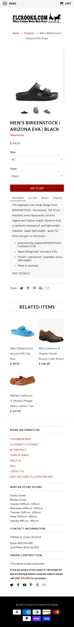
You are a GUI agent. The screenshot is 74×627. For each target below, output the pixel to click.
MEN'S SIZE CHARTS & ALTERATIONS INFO (31, 476)
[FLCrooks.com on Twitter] (12, 585)
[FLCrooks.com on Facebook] (18, 585)
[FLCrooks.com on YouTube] (25, 585)
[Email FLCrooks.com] (44, 585)
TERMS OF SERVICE (19, 455)
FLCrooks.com (31, 604)
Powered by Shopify (48, 604)
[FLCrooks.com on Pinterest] (31, 585)
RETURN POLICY (18, 449)
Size (12, 152)
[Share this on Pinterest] (34, 288)
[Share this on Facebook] (27, 288)
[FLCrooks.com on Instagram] (38, 585)
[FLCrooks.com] (37, 18)
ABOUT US (15, 460)
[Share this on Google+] (40, 288)
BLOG (13, 466)
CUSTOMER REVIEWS (20, 439)
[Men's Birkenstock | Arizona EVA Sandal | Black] (37, 75)
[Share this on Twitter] (21, 288)
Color (13, 168)
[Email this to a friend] (47, 288)
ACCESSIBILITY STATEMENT (24, 444)
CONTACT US (17, 471)
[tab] (18, 198)
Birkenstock (17, 135)
